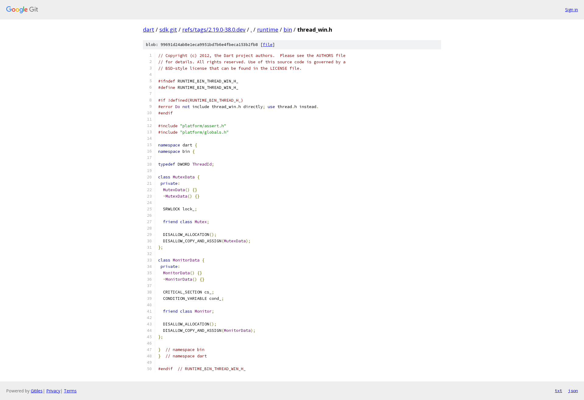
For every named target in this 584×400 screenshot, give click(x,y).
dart (148, 29)
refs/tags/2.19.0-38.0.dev (213, 29)
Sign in (571, 9)
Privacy (53, 391)
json (573, 390)
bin (287, 29)
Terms (70, 391)
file (268, 44)
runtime (267, 29)
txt (558, 390)
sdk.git (168, 29)
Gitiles (37, 391)
